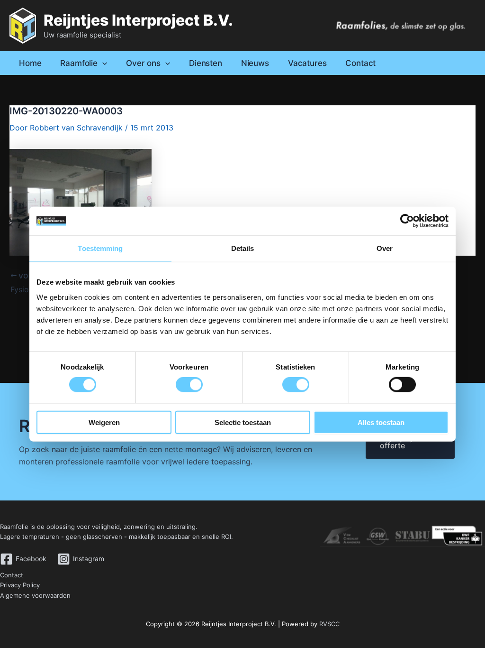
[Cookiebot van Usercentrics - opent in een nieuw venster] (407, 221)
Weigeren (104, 422)
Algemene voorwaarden (35, 595)
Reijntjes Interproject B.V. (138, 20)
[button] (102, 63)
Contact (11, 575)
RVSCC (329, 624)
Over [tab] (385, 248)
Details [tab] (242, 248)
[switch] (189, 384)
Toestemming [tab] (100, 248)
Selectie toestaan (243, 422)
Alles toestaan (381, 422)
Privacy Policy (20, 585)
